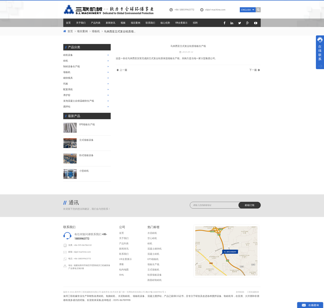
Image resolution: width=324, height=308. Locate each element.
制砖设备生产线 (71, 66)
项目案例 (135, 22)
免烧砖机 (110, 296)
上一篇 (123, 69)
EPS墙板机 (153, 259)
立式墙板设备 (86, 140)
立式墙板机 (153, 269)
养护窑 (66, 95)
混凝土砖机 (153, 253)
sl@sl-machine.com (215, 9)
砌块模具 (68, 78)
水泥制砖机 (124, 296)
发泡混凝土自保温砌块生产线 (78, 100)
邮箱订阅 (249, 205)
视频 (123, 22)
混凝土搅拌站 (154, 296)
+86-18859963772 (82, 258)
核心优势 (165, 22)
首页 (68, 22)
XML (121, 274)
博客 (121, 264)
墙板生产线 (153, 264)
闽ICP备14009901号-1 (155, 292)
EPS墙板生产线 (87, 124)
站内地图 (124, 269)
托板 (65, 83)
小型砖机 (84, 170)
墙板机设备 (139, 296)
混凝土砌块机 (154, 248)
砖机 (65, 60)
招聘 (195, 22)
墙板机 (96, 31)
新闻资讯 (110, 22)
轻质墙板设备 (154, 274)
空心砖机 (152, 238)
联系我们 (150, 22)
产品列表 (95, 22)
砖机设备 (68, 55)
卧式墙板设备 (86, 155)
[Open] (320, 52)
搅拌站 (66, 106)
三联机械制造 (253, 292)
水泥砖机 (152, 232)
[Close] (320, 71)
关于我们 (81, 22)
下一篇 (253, 69)
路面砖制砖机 (154, 279)
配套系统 (68, 89)
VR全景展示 (181, 22)
